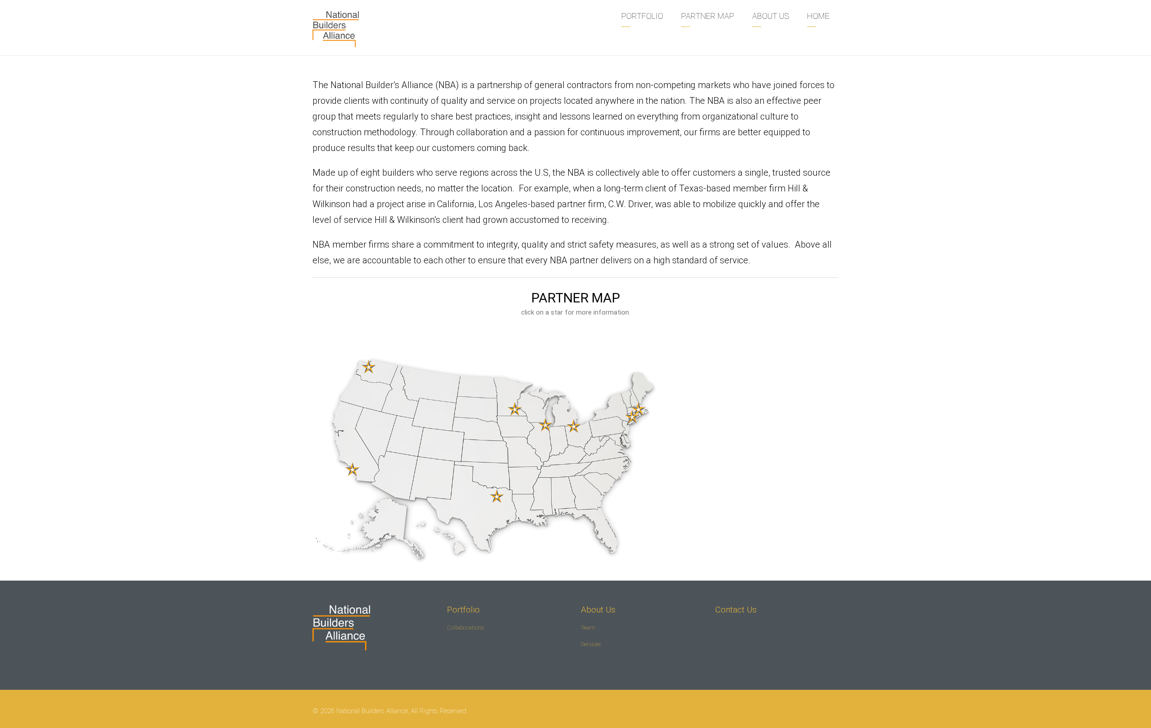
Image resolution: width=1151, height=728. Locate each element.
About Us (598, 609)
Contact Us (736, 609)
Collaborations (465, 627)
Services (591, 644)
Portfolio (463, 609)
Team (588, 627)
